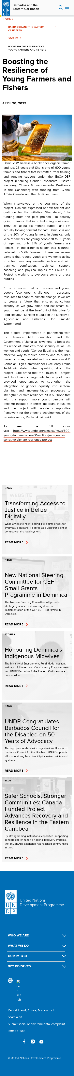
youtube (41, 1041)
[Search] (19, 991)
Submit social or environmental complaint (36, 1024)
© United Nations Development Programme (34, 1058)
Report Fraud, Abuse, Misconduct (31, 1010)
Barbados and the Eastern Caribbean (26, 7)
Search (60, 7)
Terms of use (16, 1030)
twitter (15, 1041)
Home (7, 18)
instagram (33, 1041)
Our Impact (18, 956)
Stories (13, 38)
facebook (24, 1041)
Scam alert (15, 1017)
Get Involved (19, 966)
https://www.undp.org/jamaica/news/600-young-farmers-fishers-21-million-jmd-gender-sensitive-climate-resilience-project (37, 435)
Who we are (18, 935)
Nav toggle (67, 7)
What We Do (18, 945)
